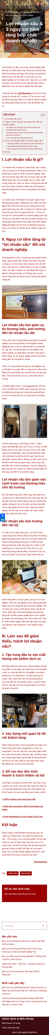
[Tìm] (45, 5)
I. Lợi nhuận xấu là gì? (12, 119)
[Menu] (39, 4)
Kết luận (6, 152)
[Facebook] (2, 516)
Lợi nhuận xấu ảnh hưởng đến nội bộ (19, 138)
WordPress (32, 1032)
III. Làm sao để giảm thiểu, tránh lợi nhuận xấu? (23, 141)
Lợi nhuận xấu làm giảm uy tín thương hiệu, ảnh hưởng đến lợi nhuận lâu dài (23, 129)
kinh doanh (25, 873)
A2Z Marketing (12, 12)
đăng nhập (17, 894)
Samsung (30, 386)
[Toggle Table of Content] (41, 115)
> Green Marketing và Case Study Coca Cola (22, 816)
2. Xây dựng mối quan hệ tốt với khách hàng (22, 146)
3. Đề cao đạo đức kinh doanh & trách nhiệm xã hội (24, 149)
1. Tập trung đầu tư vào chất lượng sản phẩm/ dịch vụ (25, 143)
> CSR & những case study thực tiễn (19, 799)
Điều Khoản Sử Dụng (11, 1023)
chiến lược (12, 873)
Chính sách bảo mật (10, 1027)
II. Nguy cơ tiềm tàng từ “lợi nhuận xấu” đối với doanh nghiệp (22, 123)
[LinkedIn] (2, 520)
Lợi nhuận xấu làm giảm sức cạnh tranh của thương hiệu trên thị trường (24, 134)
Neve (14, 1032)
